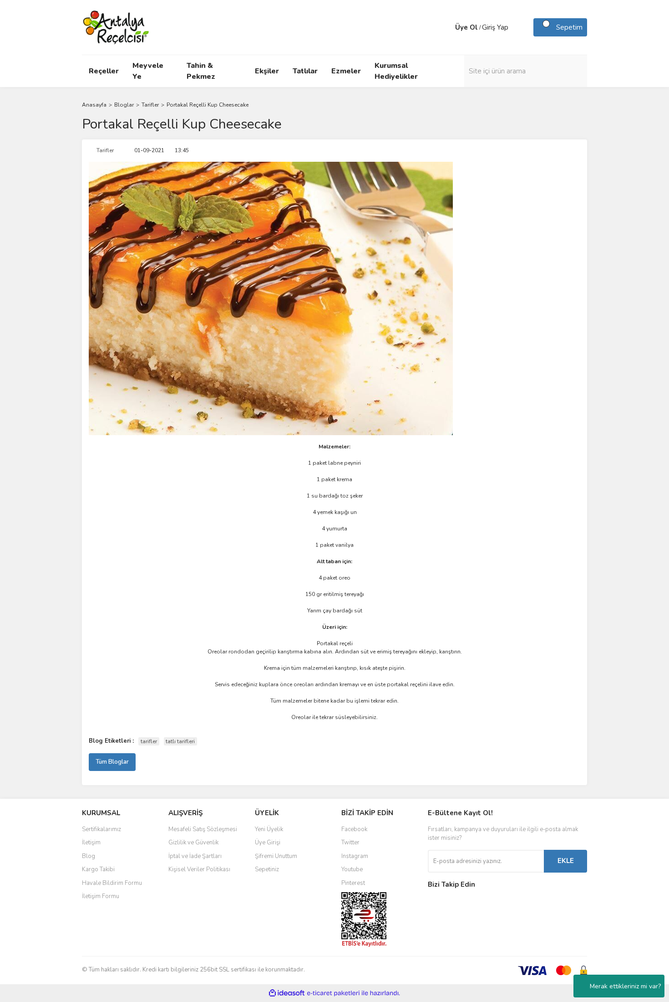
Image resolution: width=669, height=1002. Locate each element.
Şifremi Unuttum (276, 856)
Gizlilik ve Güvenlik (193, 842)
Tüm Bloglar (112, 762)
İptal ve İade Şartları (195, 856)
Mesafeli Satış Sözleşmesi (202, 829)
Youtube (352, 869)
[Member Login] (446, 27)
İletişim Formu (100, 896)
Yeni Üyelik (269, 829)
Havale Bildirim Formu (112, 883)
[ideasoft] (287, 993)
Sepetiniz (267, 869)
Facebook (354, 829)
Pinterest (353, 883)
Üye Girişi (267, 842)
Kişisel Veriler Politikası (199, 869)
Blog (88, 856)
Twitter (350, 842)
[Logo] (116, 27)
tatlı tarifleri (180, 741)
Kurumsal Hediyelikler (396, 71)
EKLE (566, 860)
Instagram (354, 856)
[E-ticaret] (333, 993)
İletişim (91, 842)
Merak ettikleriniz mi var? (625, 986)
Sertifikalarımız (101, 829)
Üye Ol (466, 27)
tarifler (149, 741)
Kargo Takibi (98, 869)
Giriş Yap (495, 27)
